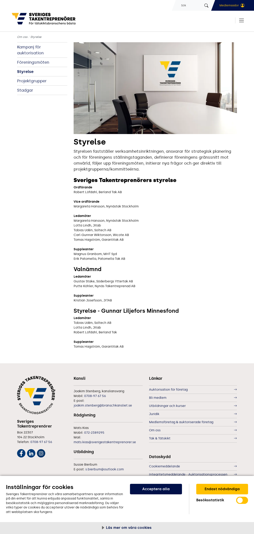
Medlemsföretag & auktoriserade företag (181, 422)
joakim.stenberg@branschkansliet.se (103, 405)
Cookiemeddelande (164, 466)
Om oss (22, 37)
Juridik (154, 414)
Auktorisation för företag (168, 389)
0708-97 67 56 (41, 442)
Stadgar (25, 90)
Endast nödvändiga (222, 489)
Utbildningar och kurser (167, 406)
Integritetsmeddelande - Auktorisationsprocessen (188, 474)
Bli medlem (157, 398)
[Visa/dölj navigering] (239, 20)
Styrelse (25, 71)
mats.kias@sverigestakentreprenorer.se (105, 442)
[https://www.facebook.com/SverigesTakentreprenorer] (21, 452)
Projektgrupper (32, 81)
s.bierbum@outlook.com (104, 469)
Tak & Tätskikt (159, 438)
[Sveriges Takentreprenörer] (57, 19)
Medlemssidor (229, 5)
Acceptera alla (156, 489)
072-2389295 (94, 432)
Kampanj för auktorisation (30, 50)
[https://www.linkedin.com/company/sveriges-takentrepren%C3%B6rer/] (31, 452)
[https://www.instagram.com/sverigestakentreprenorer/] (41, 452)
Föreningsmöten (33, 62)
